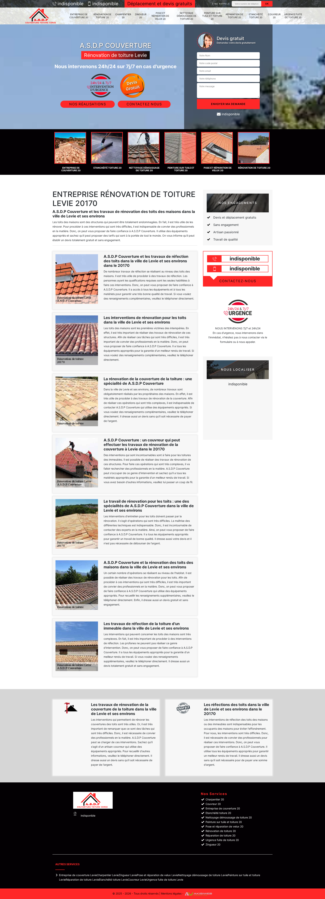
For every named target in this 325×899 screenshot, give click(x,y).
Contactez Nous (144, 104)
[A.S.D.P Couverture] (41, 16)
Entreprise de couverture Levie (78, 875)
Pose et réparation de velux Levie (157, 875)
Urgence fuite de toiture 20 (293, 16)
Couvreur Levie (137, 879)
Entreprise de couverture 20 (78, 16)
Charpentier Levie (108, 875)
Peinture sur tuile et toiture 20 (212, 16)
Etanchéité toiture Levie (113, 879)
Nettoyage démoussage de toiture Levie (203, 875)
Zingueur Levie (128, 875)
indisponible (71, 4)
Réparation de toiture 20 (234, 16)
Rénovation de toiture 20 (102, 16)
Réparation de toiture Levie (82, 879)
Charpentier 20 (123, 16)
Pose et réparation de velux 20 (160, 16)
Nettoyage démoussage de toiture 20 (186, 16)
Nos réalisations (87, 104)
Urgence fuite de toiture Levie (165, 879)
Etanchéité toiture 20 (256, 16)
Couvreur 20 (274, 16)
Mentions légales (171, 893)
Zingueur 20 (141, 16)
